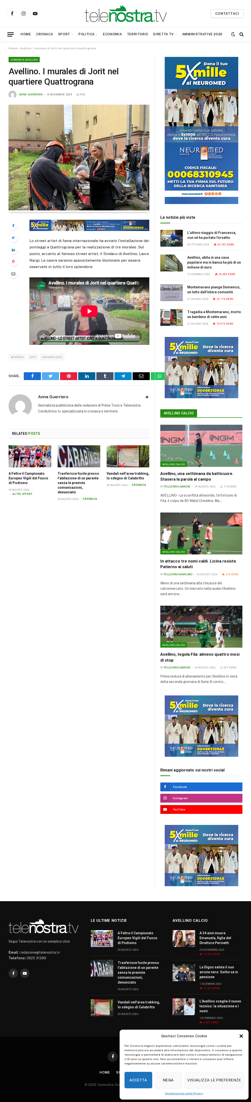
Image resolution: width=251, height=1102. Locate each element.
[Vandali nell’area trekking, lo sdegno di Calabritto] (128, 456)
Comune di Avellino (24, 59)
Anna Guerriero (31, 94)
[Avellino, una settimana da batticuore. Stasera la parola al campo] (201, 446)
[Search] (241, 34)
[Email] (13, 273)
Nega (168, 1080)
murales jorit (52, 357)
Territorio (137, 34)
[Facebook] (13, 225)
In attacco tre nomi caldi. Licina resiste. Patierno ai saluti (198, 564)
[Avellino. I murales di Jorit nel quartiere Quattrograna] (79, 209)
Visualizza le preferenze (214, 1080)
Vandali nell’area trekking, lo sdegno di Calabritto (128, 476)
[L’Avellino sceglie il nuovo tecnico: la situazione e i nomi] (184, 1006)
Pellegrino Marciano (178, 574)
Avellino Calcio (179, 413)
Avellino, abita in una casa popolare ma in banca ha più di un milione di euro (214, 262)
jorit (33, 357)
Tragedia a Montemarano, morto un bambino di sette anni (214, 314)
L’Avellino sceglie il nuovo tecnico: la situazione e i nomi (220, 1006)
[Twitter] (13, 237)
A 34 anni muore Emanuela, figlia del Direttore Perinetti (215, 938)
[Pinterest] (13, 261)
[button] (241, 1036)
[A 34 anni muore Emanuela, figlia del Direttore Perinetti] (184, 938)
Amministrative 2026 (202, 34)
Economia (112, 34)
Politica (86, 34)
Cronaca (44, 34)
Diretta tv (163, 34)
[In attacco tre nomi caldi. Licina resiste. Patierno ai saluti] (201, 534)
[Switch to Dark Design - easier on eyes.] (233, 34)
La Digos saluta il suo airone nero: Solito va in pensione (219, 972)
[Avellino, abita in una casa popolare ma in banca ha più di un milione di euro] (171, 263)
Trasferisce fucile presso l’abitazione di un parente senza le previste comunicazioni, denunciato (78, 483)
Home (26, 34)
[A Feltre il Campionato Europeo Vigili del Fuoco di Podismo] (30, 456)
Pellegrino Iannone (177, 486)
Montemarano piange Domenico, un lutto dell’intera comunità (213, 289)
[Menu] (10, 34)
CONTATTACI (227, 13)
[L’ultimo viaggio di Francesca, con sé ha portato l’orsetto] (171, 238)
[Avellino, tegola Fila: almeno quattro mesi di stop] (201, 627)
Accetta (138, 1080)
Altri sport (23, 494)
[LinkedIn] (13, 249)
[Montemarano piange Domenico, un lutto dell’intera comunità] (171, 292)
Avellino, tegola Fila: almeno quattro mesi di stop (199, 657)
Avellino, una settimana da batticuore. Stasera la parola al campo (197, 476)
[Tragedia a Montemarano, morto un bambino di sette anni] (171, 317)
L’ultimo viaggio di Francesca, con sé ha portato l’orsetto (211, 235)
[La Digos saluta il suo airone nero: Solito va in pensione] (184, 972)
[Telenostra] (126, 13)
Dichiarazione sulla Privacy (184, 1093)
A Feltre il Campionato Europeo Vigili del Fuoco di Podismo (28, 478)
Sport (64, 34)
